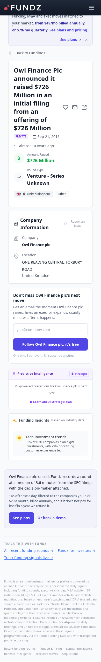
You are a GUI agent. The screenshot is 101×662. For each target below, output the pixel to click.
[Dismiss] (86, 39)
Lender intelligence (79, 648)
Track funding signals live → (28, 557)
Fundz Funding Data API (55, 636)
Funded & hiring (51, 648)
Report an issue (78, 224)
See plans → (70, 39)
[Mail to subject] (75, 107)
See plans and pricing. (68, 30)
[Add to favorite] (65, 107)
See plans (21, 518)
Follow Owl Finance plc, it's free (50, 344)
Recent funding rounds (19, 648)
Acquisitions (70, 654)
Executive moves (46, 654)
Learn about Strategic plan (52, 402)
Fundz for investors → (77, 550)
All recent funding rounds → (29, 550)
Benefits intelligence (17, 654)
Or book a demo (52, 518)
